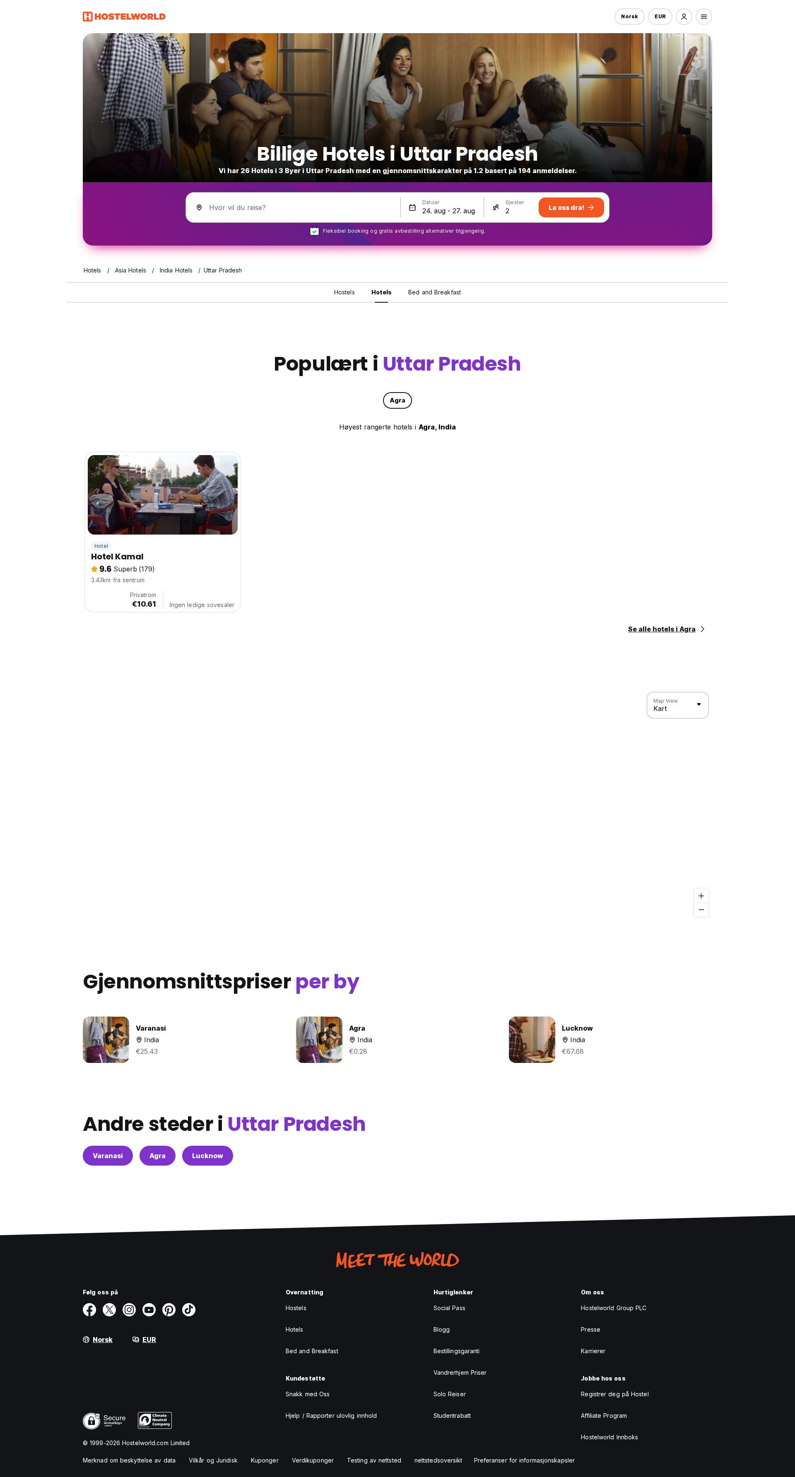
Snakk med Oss (308, 1393)
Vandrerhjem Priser (460, 1372)
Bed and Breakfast (312, 1350)
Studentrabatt (452, 1415)
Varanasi (108, 1156)
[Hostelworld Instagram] (129, 1309)
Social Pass (449, 1307)
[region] (397, 804)
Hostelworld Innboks (609, 1437)
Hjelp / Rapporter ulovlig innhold (331, 1415)
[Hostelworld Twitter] (109, 1309)
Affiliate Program (604, 1415)
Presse (590, 1329)
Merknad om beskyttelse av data (129, 1460)
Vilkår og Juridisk (213, 1460)
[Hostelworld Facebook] (89, 1309)
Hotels (295, 1329)
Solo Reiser (450, 1393)
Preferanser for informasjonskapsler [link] (524, 1460)
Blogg (442, 1329)
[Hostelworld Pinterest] (169, 1309)
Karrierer (593, 1350)
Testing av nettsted (374, 1460)
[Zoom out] (701, 909)
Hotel (101, 546)
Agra (157, 1156)
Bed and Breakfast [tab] (434, 292)
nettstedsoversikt (438, 1460)
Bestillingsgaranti (457, 1350)
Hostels (296, 1307)
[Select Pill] (684, 16)
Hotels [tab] (381, 292)
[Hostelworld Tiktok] (188, 1309)
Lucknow (207, 1156)
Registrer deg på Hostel (614, 1393)
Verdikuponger (313, 1460)
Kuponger (265, 1460)
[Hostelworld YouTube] (149, 1309)
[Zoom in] (701, 896)
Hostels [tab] (344, 292)
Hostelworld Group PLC (613, 1307)
